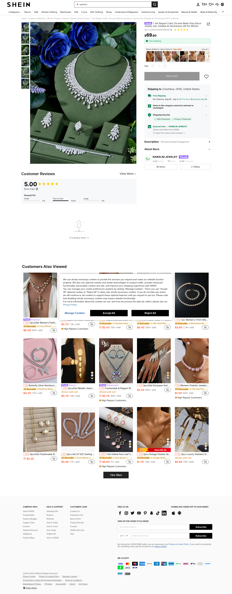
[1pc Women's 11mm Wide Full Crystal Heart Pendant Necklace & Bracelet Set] (192, 295)
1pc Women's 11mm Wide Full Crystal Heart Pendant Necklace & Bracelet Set (192, 320)
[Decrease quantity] (153, 66)
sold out (172, 76)
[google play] (179, 514)
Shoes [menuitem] (109, 12)
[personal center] (198, 4)
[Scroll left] (219, 12)
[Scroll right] (223, 12)
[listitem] (150, 56)
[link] (204, 4)
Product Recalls (77, 523)
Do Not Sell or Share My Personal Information (42, 580)
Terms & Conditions (73, 580)
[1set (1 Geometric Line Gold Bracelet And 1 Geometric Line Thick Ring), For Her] (158, 56)
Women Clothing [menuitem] (49, 12)
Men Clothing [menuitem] (96, 12)
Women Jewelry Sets (80, 18)
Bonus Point (75, 519)
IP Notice (48, 584)
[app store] (173, 514)
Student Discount (30, 530)
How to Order (52, 523)
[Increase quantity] (165, 66)
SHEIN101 (27, 534)
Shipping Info (52, 511)
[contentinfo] (165, 565)
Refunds (50, 519)
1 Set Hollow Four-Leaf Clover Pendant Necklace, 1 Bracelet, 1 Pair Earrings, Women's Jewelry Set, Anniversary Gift (116, 454)
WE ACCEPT (123, 558)
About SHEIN (28, 511)
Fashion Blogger (30, 519)
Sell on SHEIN (53, 538)
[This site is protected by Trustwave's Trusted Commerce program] (120, 573)
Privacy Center (29, 576)
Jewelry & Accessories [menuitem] (168, 12)
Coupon (73, 526)
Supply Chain (29, 523)
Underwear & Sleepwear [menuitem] (126, 12)
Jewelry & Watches (36, 18)
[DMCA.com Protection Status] (127, 573)
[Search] (155, 4)
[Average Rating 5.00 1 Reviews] (181, 29)
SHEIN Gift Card (77, 530)
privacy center (161, 546)
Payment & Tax (76, 515)
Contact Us (75, 511)
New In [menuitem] (27, 12)
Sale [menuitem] (36, 12)
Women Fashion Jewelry (58, 18)
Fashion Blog (28, 538)
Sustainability (28, 515)
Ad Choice (83, 584)
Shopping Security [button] (161, 115)
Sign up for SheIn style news (133, 521)
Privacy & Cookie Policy (179, 544)
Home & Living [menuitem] (148, 12)
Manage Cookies (69, 576)
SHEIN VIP (51, 534)
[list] (143, 513)
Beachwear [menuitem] (65, 12)
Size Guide (51, 530)
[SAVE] (206, 76)
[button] (217, 4)
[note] (75, 328)
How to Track (52, 526)
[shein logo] (18, 4)
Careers (26, 526)
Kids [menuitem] (76, 12)
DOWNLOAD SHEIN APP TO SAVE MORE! (190, 507)
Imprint (72, 584)
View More (116, 475)
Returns (50, 515)
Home (24, 18)
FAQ (72, 534)
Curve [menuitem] (84, 12)
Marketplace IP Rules (32, 584)
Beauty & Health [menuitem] (189, 12)
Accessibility (61, 584)
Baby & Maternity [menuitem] (208, 12)
